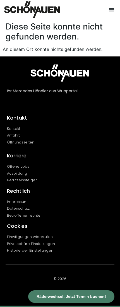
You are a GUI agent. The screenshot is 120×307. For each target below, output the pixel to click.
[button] (111, 9)
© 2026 (60, 278)
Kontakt (17, 117)
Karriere (17, 155)
